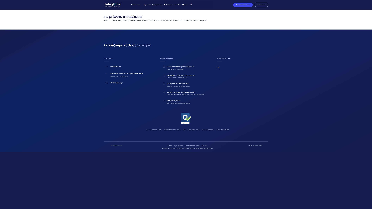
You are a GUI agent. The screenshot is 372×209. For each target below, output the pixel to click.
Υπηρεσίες (135, 5)
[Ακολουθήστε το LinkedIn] (218, 67)
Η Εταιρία (168, 5)
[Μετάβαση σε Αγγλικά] (191, 5)
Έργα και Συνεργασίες (153, 5)
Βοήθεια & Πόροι (181, 5)
